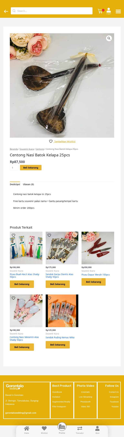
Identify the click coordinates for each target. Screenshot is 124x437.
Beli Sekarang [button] (21, 284)
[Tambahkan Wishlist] (13, 235)
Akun (97, 433)
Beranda (14, 149)
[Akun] (97, 428)
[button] (100, 11)
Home (26, 433)
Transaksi (80, 433)
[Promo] (62, 426)
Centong (40, 149)
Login (108, 14)
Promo (62, 433)
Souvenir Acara (27, 149)
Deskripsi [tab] (15, 184)
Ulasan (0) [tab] (28, 184)
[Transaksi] (79, 428)
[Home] (26, 428)
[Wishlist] (44, 428)
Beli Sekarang (30, 167)
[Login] (108, 10)
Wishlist (44, 433)
